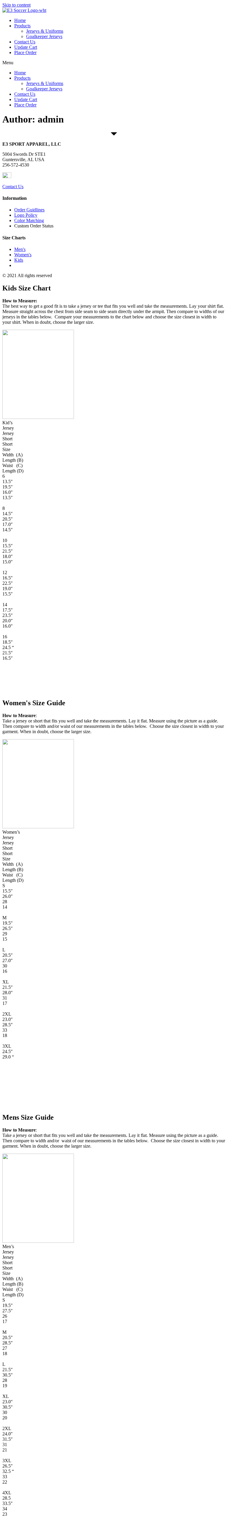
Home (20, 20)
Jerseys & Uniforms (44, 31)
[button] (114, 62)
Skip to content (16, 4)
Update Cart (25, 47)
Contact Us (24, 41)
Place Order (25, 52)
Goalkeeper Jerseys (44, 36)
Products (22, 25)
